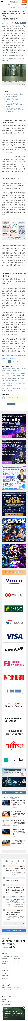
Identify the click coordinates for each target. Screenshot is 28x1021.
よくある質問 (5, 958)
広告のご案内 (5, 975)
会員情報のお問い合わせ (20, 987)
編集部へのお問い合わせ (7, 987)
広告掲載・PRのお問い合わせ (13, 930)
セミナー (3, 4)
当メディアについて (18, 964)
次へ (17, 361)
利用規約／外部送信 (18, 956)
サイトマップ (5, 961)
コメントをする (11, 404)
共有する (24, 22)
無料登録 (24, 1)
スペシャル (10, 4)
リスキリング (24, 4)
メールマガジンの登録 (7, 956)
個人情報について (6, 1004)
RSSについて (17, 958)
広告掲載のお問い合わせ (20, 990)
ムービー (17, 4)
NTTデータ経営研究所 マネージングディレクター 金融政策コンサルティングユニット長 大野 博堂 (14, 58)
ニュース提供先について (20, 961)
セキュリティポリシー (7, 1001)
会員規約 (4, 964)
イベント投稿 (5, 978)
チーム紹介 (4, 973)
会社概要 (4, 999)
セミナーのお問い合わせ (7, 990)
